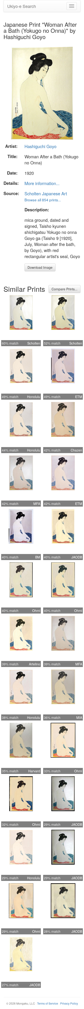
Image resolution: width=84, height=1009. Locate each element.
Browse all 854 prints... (42, 199)
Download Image (40, 267)
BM (37, 557)
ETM (78, 396)
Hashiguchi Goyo (40, 146)
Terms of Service (47, 1003)
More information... (42, 183)
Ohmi (36, 610)
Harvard (34, 771)
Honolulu (33, 396)
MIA (79, 717)
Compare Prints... (64, 289)
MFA (36, 503)
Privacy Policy (69, 1003)
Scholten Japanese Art (45, 193)
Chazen (76, 450)
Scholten (33, 343)
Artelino (34, 664)
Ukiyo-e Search (21, 6)
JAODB (76, 557)
